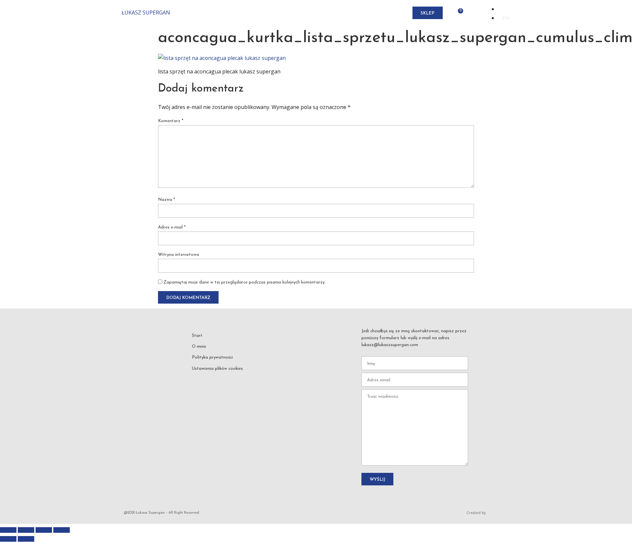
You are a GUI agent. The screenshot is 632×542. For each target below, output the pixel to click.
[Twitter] (241, 378)
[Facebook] (197, 378)
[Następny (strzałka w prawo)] (26, 539)
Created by (476, 512)
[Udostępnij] (44, 530)
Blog (360, 13)
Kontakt (383, 13)
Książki (338, 13)
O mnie (253, 13)
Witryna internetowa (178, 255)
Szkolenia (311, 13)
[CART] (458, 13)
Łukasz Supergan (146, 12)
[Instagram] (212, 378)
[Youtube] (226, 378)
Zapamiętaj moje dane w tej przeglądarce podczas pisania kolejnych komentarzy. (245, 282)
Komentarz (170, 121)
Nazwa (166, 200)
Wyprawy (279, 13)
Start (231, 13)
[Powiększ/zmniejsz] (8, 530)
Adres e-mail (172, 227)
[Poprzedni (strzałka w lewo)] (8, 539)
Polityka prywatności (212, 357)
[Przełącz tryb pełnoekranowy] (26, 530)
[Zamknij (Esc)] (61, 530)
